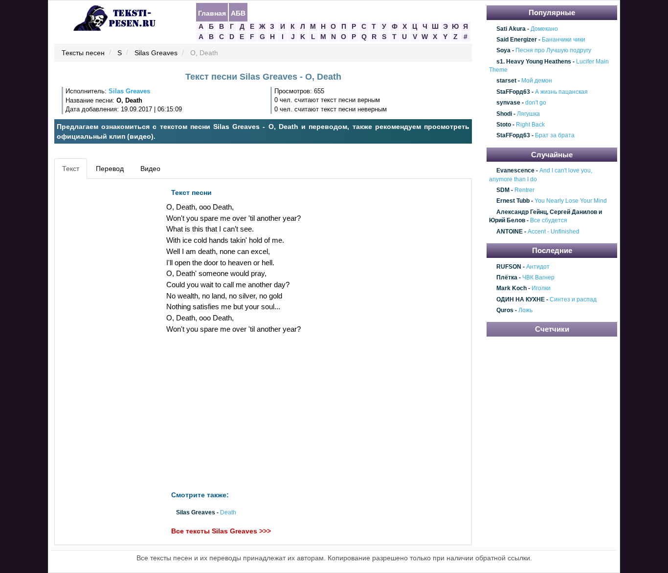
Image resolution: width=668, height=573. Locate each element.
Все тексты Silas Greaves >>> (221, 531)
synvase (508, 102)
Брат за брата (555, 135)
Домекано (544, 28)
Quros (504, 310)
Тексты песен (83, 53)
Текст (70, 168)
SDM (503, 190)
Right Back (530, 124)
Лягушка (528, 113)
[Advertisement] (101, 330)
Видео (150, 168)
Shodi (504, 113)
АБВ (238, 13)
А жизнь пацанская (561, 91)
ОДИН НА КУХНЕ (520, 299)
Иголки (541, 288)
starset (506, 81)
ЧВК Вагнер (538, 277)
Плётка (506, 277)
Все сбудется (548, 220)
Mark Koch (511, 288)
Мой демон (536, 81)
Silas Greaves (156, 53)
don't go (535, 102)
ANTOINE (509, 231)
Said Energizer (516, 39)
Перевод (110, 168)
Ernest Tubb (513, 201)
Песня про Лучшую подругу (553, 50)
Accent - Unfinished (553, 231)
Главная (212, 13)
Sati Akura (511, 28)
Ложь (525, 310)
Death (228, 512)
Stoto (503, 124)
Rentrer (524, 190)
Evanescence (515, 171)
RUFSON (508, 266)
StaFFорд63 (513, 91)
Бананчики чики (563, 39)
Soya (503, 50)
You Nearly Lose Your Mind (570, 201)
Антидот (538, 266)
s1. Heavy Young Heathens (533, 61)
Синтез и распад (573, 299)
